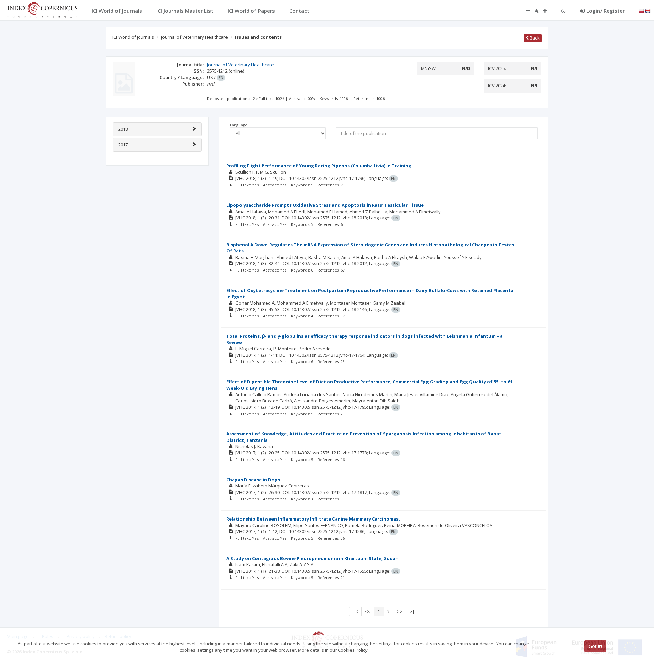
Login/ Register (605, 10)
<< (368, 611)
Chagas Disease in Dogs (253, 480)
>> (399, 611)
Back (534, 38)
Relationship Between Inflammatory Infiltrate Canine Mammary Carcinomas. (313, 519)
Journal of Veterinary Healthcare (194, 37)
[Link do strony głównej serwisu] (42, 9)
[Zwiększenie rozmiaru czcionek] (548, 10)
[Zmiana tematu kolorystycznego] (563, 10)
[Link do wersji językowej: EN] (648, 10)
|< (355, 611)
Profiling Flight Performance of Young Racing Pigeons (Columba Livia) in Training (318, 165)
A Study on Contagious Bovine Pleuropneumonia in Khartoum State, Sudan (312, 558)
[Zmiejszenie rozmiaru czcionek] (524, 10)
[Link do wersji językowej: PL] (641, 10)
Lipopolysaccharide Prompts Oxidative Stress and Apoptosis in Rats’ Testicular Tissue (325, 205)
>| (412, 611)
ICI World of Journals (133, 37)
